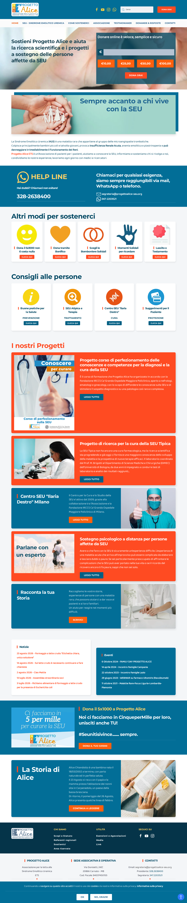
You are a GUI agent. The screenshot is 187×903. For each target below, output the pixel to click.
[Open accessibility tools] (181, 897)
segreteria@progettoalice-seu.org (122, 194)
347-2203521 (108, 199)
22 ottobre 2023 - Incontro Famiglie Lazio (123, 673)
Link (98, 844)
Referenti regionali (65, 840)
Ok (82, 897)
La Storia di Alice (38, 773)
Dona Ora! (136, 75)
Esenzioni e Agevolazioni (111, 836)
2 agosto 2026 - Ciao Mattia (31, 673)
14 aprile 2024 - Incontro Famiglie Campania (125, 667)
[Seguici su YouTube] (103, 9)
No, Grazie (101, 897)
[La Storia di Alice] (148, 788)
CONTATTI (170, 23)
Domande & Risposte (148, 23)
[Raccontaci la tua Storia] (148, 606)
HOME (15, 23)
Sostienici (60, 844)
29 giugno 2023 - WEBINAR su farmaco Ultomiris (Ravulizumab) (135, 678)
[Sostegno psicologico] (44, 393)
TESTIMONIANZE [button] (123, 23)
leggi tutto (91, 397)
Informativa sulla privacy (150, 886)
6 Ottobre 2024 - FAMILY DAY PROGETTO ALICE (127, 662)
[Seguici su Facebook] (97, 9)
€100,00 (165, 63)
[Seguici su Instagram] (108, 9)
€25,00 (126, 63)
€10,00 (106, 63)
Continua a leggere (86, 808)
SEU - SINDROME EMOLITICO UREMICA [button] (43, 23)
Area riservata (62, 848)
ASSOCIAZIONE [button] (101, 23)
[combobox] (136, 9)
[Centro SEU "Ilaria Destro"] (148, 508)
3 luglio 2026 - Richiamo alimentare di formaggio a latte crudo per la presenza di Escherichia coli (49, 685)
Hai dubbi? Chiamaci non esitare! (37, 188)
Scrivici (78, 620)
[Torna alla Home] (25, 9)
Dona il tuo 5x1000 (95, 746)
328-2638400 (34, 196)
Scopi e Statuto (63, 836)
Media (99, 840)
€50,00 (145, 63)
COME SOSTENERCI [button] (78, 23)
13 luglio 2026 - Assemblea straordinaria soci (40, 678)
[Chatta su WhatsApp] (114, 9)
